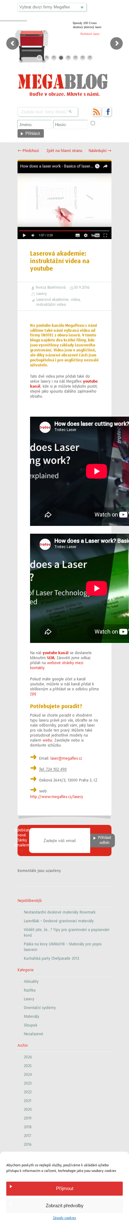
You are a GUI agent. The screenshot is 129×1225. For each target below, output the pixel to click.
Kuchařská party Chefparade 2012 (51, 959)
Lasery (41, 294)
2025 (28, 1066)
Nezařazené (33, 1034)
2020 (28, 1110)
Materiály (31, 1017)
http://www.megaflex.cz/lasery (56, 797)
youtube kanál (56, 653)
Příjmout (64, 1188)
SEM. (51, 658)
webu (47, 740)
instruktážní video (51, 305)
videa (75, 300)
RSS (96, 111)
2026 (28, 1057)
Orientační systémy (40, 1008)
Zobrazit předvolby (65, 1205)
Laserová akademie (52, 300)
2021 (27, 1101)
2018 (28, 1127)
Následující (100, 151)
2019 (28, 1118)
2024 (28, 1075)
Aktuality (31, 982)
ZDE (33, 694)
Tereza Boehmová (50, 288)
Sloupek (30, 1025)
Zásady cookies (64, 1218)
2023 (28, 1083)
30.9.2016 (82, 288)
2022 (28, 1092)
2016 (28, 1145)
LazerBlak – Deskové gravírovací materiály (59, 921)
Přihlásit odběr (104, 840)
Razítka (29, 990)
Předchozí (28, 151)
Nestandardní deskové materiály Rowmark (59, 912)
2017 (27, 1136)
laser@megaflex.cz (66, 759)
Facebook (106, 111)
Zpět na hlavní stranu (64, 151)
